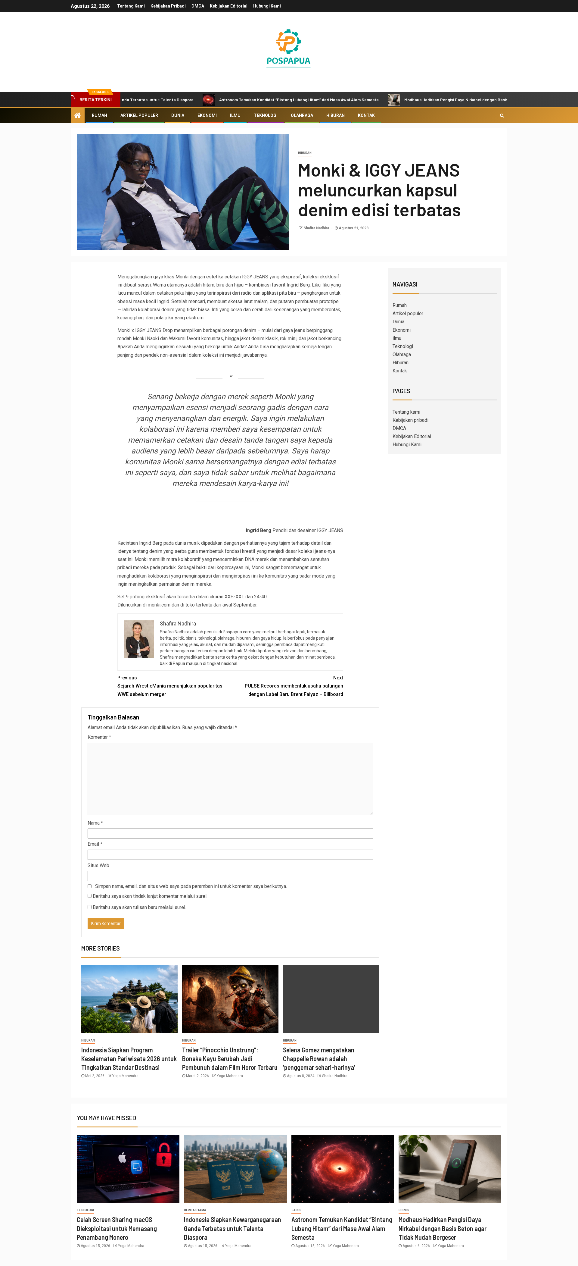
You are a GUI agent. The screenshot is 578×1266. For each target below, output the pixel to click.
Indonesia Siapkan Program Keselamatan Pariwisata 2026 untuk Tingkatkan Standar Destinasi (129, 1058)
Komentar (99, 737)
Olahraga (302, 115)
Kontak (366, 115)
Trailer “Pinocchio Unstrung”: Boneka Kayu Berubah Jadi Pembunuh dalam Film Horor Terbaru (230, 1058)
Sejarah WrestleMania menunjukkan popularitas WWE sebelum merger (169, 686)
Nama (95, 823)
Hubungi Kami (267, 6)
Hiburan (335, 115)
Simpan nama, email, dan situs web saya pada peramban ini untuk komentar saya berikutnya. (191, 886)
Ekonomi (207, 115)
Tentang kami (131, 6)
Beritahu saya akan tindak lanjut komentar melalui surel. (150, 896)
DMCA (197, 6)
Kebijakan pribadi (168, 6)
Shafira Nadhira (316, 228)
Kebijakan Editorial (228, 6)
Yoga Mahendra (125, 1076)
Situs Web (98, 865)
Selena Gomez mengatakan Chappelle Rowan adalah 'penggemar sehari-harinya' (319, 1058)
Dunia (177, 115)
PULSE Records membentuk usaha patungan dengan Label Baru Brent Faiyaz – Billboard (294, 686)
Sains (296, 1210)
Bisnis (404, 1210)
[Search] (502, 115)
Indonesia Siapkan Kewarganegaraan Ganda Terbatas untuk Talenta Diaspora (232, 1228)
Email (95, 844)
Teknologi (266, 115)
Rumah (99, 115)
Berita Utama (195, 1210)
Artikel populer (139, 115)
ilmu (235, 115)
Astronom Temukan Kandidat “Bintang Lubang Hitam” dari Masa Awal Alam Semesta (246, 99)
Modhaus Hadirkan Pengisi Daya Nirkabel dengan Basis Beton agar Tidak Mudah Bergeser (436, 99)
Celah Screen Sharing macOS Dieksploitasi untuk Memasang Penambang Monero (117, 1228)
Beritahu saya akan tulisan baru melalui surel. (139, 907)
